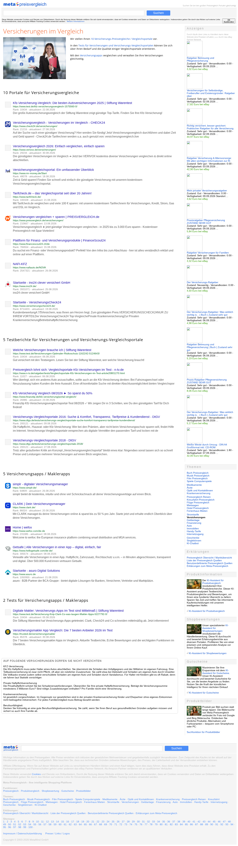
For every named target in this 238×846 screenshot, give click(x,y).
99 (24, 827)
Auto (189, 525)
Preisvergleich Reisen (199, 496)
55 (34, 824)
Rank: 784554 (20, 247)
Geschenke (193, 537)
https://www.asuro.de (24, 574)
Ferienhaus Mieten (197, 510)
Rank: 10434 (20, 109)
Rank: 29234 (20, 152)
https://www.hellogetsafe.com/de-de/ (33, 550)
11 (42, 821)
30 (138, 821)
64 (80, 824)
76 (141, 824)
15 (62, 821)
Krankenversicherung (198, 493)
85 (186, 824)
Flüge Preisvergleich (198, 502)
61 (65, 824)
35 (163, 821)
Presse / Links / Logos (57, 833)
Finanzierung (194, 522)
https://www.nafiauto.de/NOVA (29, 267)
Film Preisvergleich (197, 478)
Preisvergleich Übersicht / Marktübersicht (209, 557)
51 (14, 824)
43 (204, 821)
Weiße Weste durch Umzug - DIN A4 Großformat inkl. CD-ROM (207, 446)
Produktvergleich (30, 790)
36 (168, 821)
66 (90, 824)
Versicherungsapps (91, 55)
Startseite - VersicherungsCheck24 (37, 302)
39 (183, 821)
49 (4, 824)
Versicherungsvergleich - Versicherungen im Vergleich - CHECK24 (59, 122)
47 (224, 821)
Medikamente (194, 484)
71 (115, 824)
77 (146, 824)
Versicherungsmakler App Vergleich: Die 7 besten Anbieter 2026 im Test (63, 630)
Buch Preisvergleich (198, 472)
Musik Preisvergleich (198, 475)
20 (87, 821)
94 (232, 824)
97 (14, 827)
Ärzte (190, 487)
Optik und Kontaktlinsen (200, 490)
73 (125, 824)
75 (136, 824)
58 (50, 824)
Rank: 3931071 (21, 289)
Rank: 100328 (20, 200)
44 (209, 821)
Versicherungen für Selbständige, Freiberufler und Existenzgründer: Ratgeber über (211, 93)
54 (29, 824)
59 (55, 824)
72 (120, 824)
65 (85, 824)
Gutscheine (67, 790)
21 (92, 821)
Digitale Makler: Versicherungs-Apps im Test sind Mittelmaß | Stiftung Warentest (68, 610)
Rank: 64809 (20, 490)
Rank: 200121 (20, 423)
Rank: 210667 (20, 223)
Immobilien (193, 528)
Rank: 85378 (20, 637)
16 (67, 821)
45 (214, 821)
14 (57, 821)
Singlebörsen (194, 540)
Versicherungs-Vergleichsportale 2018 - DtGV (44, 440)
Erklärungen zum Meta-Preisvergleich (207, 566)
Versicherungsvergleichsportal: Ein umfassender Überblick (53, 170)
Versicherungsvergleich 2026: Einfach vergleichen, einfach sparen (59, 146)
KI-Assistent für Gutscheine (215, 671)
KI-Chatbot (193, 543)
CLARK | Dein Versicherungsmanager (39, 504)
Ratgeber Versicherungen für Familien (208, 252)
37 (173, 821)
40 (188, 821)
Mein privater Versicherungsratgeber (207, 190)
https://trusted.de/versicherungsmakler (34, 633)
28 (128, 821)
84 (181, 824)
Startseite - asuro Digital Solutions (36, 570)
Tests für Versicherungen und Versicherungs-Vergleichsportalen (115, 45)
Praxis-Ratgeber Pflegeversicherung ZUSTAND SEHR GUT (207, 381)
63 (75, 824)
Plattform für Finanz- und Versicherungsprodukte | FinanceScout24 (59, 240)
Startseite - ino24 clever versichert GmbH (41, 282)
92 (221, 824)
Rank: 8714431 (21, 309)
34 (158, 821)
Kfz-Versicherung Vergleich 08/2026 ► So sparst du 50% (52, 393)
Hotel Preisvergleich (198, 508)
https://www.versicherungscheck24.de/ (34, 305)
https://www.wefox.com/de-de (29, 531)
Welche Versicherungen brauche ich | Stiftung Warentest (52, 350)
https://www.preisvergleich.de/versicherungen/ (38, 220)
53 (24, 824)
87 (196, 824)
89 (206, 824)
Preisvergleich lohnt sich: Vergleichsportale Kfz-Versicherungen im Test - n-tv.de (68, 369)
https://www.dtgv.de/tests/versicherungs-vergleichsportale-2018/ (48, 443)
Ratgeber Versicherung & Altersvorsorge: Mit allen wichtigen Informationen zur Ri (209, 159)
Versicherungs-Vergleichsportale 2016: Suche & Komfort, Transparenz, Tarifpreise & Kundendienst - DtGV (86, 417)
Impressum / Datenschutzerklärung (22, 833)
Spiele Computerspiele (199, 481)
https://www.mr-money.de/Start (30, 173)
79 (156, 824)
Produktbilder (83, 790)
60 (60, 824)
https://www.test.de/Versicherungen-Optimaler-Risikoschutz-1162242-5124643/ (56, 353)
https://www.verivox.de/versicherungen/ (34, 149)
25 (113, 821)
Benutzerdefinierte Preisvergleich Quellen (209, 563)
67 (95, 824)
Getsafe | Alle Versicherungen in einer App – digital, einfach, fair (57, 547)
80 (161, 824)
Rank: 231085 (20, 534)
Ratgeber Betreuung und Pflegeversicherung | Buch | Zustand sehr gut (209, 347)
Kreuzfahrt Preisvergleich (200, 499)
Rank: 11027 (20, 376)
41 (194, 821)
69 (105, 824)
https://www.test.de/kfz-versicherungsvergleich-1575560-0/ (45, 106)
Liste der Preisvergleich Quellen (204, 560)
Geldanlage (193, 520)
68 (100, 824)
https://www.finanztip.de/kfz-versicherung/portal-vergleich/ (44, 396)
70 (110, 824)
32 (148, 821)
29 (133, 821)
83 (176, 824)
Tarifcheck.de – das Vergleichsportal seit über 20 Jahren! (52, 193)
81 (166, 824)
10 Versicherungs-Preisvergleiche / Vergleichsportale (121, 38)
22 (98, 821)
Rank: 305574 (20, 553)
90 (211, 824)
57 (45, 824)
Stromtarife (193, 514)
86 (191, 824)
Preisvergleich (212, 5)
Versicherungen (130, 802)
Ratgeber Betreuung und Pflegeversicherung (200, 59)
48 (229, 821)
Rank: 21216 (20, 129)
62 (70, 824)
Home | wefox (22, 527)
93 (226, 824)
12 (47, 821)
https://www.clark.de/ (24, 507)
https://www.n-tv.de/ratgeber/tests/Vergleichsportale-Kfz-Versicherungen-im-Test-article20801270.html (69, 373)
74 (130, 824)
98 (19, 827)
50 (9, 824)
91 (216, 824)
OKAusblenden (229, 21)
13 (52, 821)
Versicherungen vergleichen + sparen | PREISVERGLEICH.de (56, 217)
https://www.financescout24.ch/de (31, 244)
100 (30, 827)
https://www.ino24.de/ (24, 286)
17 (72, 821)
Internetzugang (195, 534)
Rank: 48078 (20, 176)
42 (199, 821)
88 (201, 824)
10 (37, 821)
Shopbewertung (50, 790)
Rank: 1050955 (21, 577)
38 (178, 821)
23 (103, 821)
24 (108, 821)
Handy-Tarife (194, 531)
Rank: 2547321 (21, 270)
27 (123, 821)
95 (4, 827)
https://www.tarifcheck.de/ (27, 196)
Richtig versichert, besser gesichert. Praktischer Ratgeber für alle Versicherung (210, 127)
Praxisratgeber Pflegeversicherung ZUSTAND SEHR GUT (206, 221)
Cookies (36, 774)
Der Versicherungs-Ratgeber (202, 282)
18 (77, 821)
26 (118, 821)
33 (153, 821)
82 (171, 824)
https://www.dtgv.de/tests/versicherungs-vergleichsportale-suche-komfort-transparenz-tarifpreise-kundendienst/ (74, 420)
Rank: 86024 (20, 510)
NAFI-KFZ (20, 264)
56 (40, 824)
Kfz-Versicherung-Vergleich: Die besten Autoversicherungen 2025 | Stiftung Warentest (72, 103)
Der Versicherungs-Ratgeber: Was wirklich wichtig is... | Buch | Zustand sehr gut (210, 313)
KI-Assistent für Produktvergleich (213, 581)
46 (219, 821)
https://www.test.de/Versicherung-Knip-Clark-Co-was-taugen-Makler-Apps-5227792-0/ (60, 614)
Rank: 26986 (20, 399)
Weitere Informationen (76, 21)
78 (151, 824)
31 (143, 821)
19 (82, 821)
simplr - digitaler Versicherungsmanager (40, 484)
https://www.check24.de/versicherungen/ (35, 126)
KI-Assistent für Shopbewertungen (215, 628)
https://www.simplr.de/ (25, 487)
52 (19, 824)
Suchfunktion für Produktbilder (203, 732)
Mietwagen (193, 505)
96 (9, 827)
